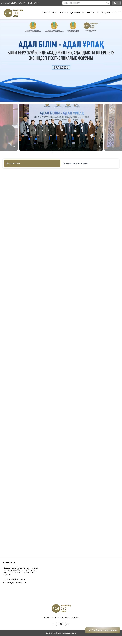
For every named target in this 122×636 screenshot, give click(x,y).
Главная (45, 13)
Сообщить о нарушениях (104, 630)
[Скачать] (14, 146)
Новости (64, 13)
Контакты (116, 13)
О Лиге (54, 13)
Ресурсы (105, 13)
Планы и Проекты (90, 13)
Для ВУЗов (75, 13)
